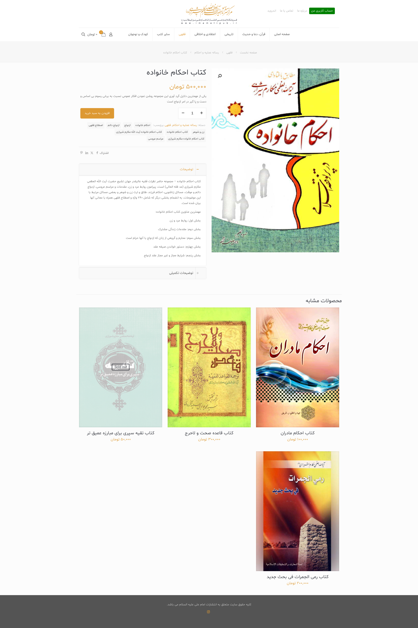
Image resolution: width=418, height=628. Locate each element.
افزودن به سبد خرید (97, 113)
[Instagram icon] (208, 612)
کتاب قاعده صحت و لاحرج (209, 433)
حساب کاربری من (322, 10)
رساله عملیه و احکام (206, 53)
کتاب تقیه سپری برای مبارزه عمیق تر (120, 433)
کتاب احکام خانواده (177, 132)
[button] (219, 76)
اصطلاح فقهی (96, 125)
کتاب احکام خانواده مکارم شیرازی (186, 139)
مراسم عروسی (155, 139)
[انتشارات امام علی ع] (209, 14)
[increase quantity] (201, 113)
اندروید (271, 10)
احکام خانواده (142, 125)
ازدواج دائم (114, 125)
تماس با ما (286, 10)
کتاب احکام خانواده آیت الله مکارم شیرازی (139, 132)
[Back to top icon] (397, 619)
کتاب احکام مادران (298, 433)
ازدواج (127, 125)
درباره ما (302, 10)
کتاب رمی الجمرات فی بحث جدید (298, 577)
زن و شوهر (198, 132)
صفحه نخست (248, 53)
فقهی (229, 53)
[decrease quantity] (183, 113)
